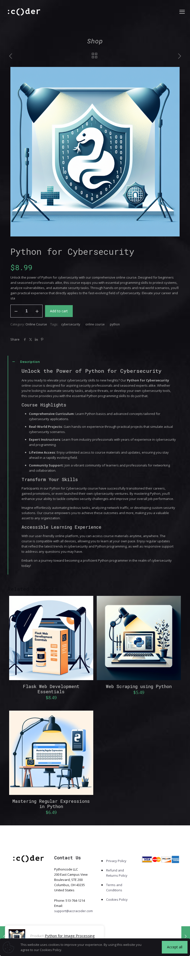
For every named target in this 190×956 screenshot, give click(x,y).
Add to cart (59, 311)
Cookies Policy (117, 899)
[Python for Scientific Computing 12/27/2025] (4, 936)
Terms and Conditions (114, 887)
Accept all (174, 947)
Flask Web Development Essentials (51, 689)
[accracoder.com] (24, 11)
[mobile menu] (182, 11)
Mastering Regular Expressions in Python (51, 803)
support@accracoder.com (73, 911)
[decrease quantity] (16, 311)
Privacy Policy (116, 861)
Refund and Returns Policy (116, 873)
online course (95, 324)
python (115, 324)
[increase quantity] (37, 311)
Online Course (36, 324)
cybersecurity (70, 324)
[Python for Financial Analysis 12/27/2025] (185, 936)
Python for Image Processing (70, 935)
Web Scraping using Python (139, 686)
